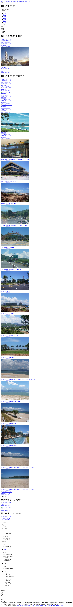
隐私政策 (47, 605)
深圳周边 (18, 1)
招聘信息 (37, 605)
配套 (4, 21)
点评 (4, 22)
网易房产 (3, 1)
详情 (4, 15)
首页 (4, 13)
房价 (4, 18)
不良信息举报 (59, 605)
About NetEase (19, 605)
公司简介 (26, 605)
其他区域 (13, 1)
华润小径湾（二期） (26, 1)
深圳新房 (8, 1)
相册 (4, 19)
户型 (4, 16)
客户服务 (42, 605)
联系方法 (31, 605)
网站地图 (53, 605)
